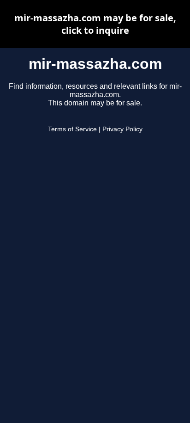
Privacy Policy (122, 129)
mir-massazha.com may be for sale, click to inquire (95, 24)
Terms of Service (72, 129)
